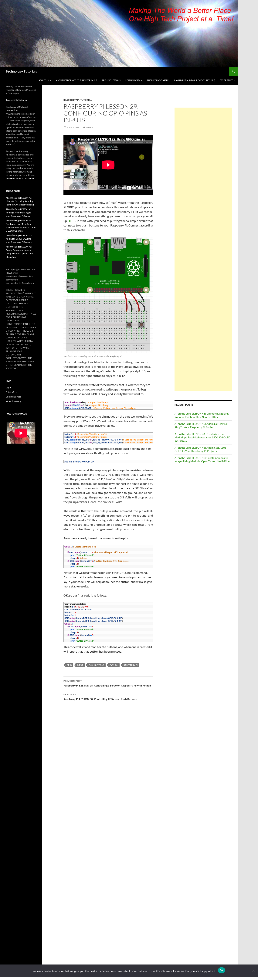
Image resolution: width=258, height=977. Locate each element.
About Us (44, 80)
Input (80, 665)
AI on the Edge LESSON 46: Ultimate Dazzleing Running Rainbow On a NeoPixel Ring (202, 415)
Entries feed (11, 392)
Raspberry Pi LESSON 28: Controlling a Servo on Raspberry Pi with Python (107, 683)
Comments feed (13, 396)
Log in (9, 387)
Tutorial (86, 99)
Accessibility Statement (17, 100)
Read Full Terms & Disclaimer (20, 178)
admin (89, 127)
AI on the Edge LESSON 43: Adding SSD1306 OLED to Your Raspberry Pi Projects (200, 449)
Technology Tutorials (21, 71)
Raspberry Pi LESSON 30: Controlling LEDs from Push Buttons (100, 697)
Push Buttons (96, 665)
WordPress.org (13, 401)
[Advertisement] (203, 249)
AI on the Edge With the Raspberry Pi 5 (76, 80)
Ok (221, 970)
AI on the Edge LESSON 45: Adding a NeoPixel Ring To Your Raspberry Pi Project (201, 425)
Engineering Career (158, 80)
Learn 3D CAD (132, 80)
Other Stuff (226, 80)
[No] (253, 971)
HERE (71, 221)
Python (114, 665)
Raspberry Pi (71, 99)
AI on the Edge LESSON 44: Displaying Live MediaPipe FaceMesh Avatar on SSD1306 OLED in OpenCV (202, 437)
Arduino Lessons (111, 80)
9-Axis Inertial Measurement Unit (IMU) (194, 80)
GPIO (69, 665)
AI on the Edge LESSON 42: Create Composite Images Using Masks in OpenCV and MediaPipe (202, 459)
